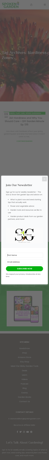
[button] (24, 235)
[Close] (44, 179)
